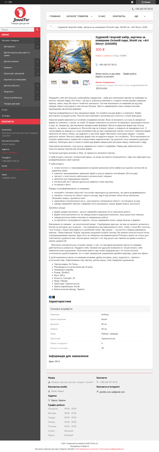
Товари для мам (12, 103)
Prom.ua (94, 443)
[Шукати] (37, 29)
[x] (53, 297)
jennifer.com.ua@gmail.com (15, 169)
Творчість (9, 91)
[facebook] (50, 297)
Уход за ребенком (13, 97)
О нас (4, 109)
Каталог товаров (10, 40)
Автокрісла (9, 46)
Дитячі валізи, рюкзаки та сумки (17, 54)
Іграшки (8, 67)
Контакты (119, 16)
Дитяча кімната (11, 85)
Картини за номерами (15, 79)
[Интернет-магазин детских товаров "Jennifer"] (20, 14)
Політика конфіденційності (112, 449)
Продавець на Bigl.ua (79, 446)
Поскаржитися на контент (87, 449)
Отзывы (6, 115)
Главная (55, 16)
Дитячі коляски (11, 61)
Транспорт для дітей (14, 73)
